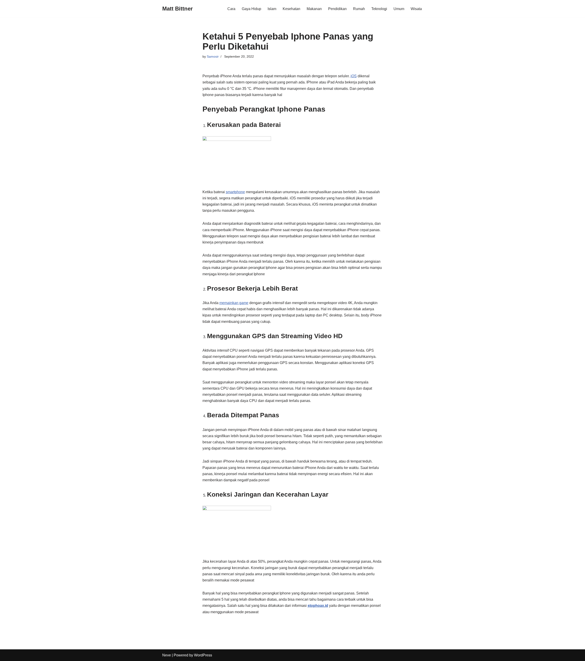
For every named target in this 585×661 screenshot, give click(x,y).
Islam (272, 9)
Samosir (213, 56)
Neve (166, 655)
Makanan (314, 9)
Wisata (416, 9)
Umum (399, 9)
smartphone (235, 192)
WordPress (203, 655)
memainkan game (233, 303)
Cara (231, 9)
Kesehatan (291, 9)
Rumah (359, 9)
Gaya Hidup (251, 9)
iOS (354, 76)
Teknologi (379, 9)
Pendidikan (337, 9)
